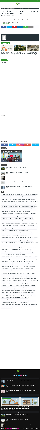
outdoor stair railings (19, 256)
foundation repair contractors (32, 237)
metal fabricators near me (16, 252)
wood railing (3, 307)
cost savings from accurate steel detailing (8, 228)
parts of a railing (34, 256)
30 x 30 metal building (5, 194)
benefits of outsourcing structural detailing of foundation (10, 208)
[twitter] (34, 1)
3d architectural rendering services (20, 196)
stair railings (27, 273)
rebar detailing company (28, 263)
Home (2, 8)
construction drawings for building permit (7, 218)
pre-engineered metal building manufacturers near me (9, 259)
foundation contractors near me (24, 235)
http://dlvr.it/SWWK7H (5, 23)
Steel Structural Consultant (6, 15)
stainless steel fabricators (5, 271)
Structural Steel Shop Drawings (6, 299)
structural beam (11, 285)
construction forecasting (18, 218)
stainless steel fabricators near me (16, 271)
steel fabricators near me (5, 283)
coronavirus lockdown (31, 225)
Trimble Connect (25, 302)
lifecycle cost (29, 249)
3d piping (10, 199)
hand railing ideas (14, 240)
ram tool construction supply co (21, 261)
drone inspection (15, 232)
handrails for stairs (4, 242)
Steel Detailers (33, 278)
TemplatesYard (9, 428)
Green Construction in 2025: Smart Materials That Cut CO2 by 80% (19, 53)
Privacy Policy (33, 428)
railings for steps (13, 261)
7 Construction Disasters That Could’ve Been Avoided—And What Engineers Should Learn (32, 53)
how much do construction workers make (7, 244)
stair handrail (22, 273)
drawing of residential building (12, 230)
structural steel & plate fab (31, 290)
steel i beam (17, 283)
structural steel (24, 290)
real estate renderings (30, 261)
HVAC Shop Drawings (19, 247)
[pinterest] (37, 1)
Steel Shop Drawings (28, 283)
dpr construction (4, 230)
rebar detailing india (12, 264)
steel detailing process (26, 280)
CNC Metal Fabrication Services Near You (7, 216)
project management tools (5, 261)
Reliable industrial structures (30, 266)
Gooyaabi (18, 428)
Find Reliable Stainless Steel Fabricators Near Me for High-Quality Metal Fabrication (20, 390)
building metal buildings (18, 213)
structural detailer (4, 287)
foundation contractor (15, 235)
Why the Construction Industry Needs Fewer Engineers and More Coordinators (7, 53)
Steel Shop (22, 283)
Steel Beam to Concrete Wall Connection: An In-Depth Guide (16, 181)
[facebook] (32, 1)
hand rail (9, 240)
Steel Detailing (4, 280)
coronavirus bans (8, 225)
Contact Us (37, 428)
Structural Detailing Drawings (12, 287)
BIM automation (19, 211)
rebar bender (3, 263)
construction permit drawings (29, 220)
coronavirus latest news (23, 225)
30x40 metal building (28, 194)
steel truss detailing (4, 285)
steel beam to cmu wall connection (11, 275)
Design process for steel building (32, 228)
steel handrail (12, 283)
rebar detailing (21, 263)
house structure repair (34, 242)
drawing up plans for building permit (23, 230)
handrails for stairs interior (12, 242)
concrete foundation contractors (19, 216)
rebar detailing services (28, 264)
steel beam (3, 275)
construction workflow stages (15, 223)
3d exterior (34, 196)
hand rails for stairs (25, 240)
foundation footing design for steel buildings (8, 237)
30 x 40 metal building (12, 194)
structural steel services (16, 297)
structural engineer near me (6, 290)
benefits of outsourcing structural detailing (15, 206)
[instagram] (35, 1)
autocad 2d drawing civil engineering (17, 204)
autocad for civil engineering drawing (29, 204)
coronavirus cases (15, 225)
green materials (4, 240)
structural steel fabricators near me (7, 297)
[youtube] (27, 145)
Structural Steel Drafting (5, 295)
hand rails (19, 240)
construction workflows (24, 223)
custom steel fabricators (22, 228)
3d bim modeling (29, 196)
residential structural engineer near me (17, 268)
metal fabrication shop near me (6, 252)
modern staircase (4, 254)
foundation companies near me (6, 235)
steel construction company (26, 278)
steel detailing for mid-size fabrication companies (14, 280)
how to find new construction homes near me (8, 247)
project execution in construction (33, 259)
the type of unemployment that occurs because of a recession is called (12, 302)
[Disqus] (20, 101)
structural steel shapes (25, 297)
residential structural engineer (6, 268)
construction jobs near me (5, 220)
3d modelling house (4, 199)
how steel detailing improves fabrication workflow (22, 244)
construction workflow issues (6, 223)
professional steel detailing (23, 259)
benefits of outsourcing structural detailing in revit (29, 206)
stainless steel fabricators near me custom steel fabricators (10, 273)
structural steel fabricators (32, 295)
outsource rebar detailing (27, 256)
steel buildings (4, 278)
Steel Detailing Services (34, 280)
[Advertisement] (20, 128)
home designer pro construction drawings (24, 242)
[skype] (35, 145)
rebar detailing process (20, 264)
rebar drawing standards (5, 266)
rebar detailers (15, 263)
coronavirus (3, 225)
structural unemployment (24, 299)
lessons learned (23, 249)
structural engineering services (15, 290)
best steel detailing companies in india (7, 211)
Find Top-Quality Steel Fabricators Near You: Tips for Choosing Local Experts (19, 424)
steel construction (18, 278)
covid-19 (16, 228)
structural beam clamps (18, 285)
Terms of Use (27, 428)
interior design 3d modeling (16, 249)
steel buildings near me (10, 278)
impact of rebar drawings (26, 247)
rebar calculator (9, 263)
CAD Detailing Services (26, 213)
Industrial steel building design (6, 249)
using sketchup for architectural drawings (8, 304)
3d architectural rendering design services (8, 196)
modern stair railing (30, 252)
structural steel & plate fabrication (7, 292)
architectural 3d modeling (33, 201)
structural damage (32, 285)
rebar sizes (23, 266)
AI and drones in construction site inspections (8, 201)
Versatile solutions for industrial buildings (21, 304)
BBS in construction (4, 206)
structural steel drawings (13, 295)
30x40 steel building (35, 194)
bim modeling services (26, 211)
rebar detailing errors (5, 264)
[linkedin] (26, 375)
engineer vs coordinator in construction (25, 232)
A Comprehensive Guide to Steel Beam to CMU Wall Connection (17, 172)
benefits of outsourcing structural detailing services (26, 208)
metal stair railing (23, 252)
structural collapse (26, 285)
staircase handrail (33, 273)
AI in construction (18, 201)
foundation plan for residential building (21, 237)
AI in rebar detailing (25, 201)
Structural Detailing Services (22, 287)
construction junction (14, 220)
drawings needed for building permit (7, 232)
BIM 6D (15, 211)
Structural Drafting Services (32, 287)
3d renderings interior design (17, 199)
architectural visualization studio (6, 204)
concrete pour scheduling (29, 216)
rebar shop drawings (17, 266)
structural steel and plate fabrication (28, 292)
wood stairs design (9, 307)
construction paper (20, 220)
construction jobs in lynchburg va (28, 218)
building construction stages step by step (7, 213)
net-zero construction (11, 254)
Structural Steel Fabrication (23, 295)
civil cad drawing (33, 213)
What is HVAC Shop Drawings (32, 304)
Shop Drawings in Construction (29, 268)
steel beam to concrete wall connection (23, 275)
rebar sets (11, 266)
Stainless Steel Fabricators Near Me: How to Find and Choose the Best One (19, 186)
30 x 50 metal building (20, 194)
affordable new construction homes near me (28, 199)
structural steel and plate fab (17, 292)
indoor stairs (34, 247)
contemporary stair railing (33, 223)
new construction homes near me (20, 254)
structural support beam (15, 299)
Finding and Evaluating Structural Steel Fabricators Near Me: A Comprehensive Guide (20, 385)
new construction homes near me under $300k (8, 256)
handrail (31, 240)
